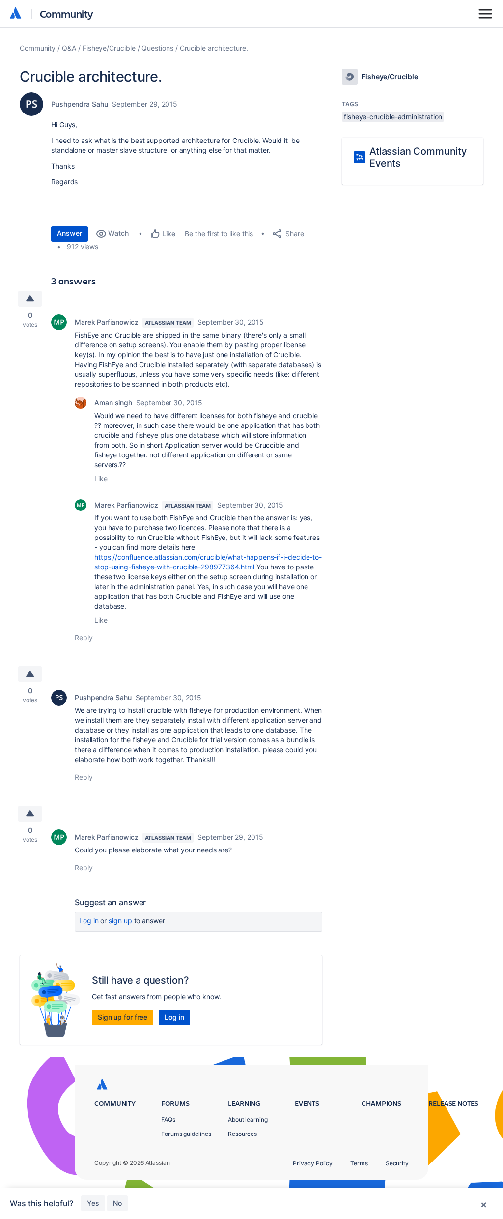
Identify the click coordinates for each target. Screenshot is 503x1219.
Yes (93, 1203)
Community (66, 13)
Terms (359, 1163)
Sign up (120, 920)
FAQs (168, 1119)
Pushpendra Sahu (79, 104)
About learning (248, 1119)
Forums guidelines (186, 1133)
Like (101, 478)
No (117, 1203)
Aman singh (113, 402)
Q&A (69, 48)
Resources (242, 1133)
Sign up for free (122, 1017)
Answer (69, 233)
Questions (157, 48)
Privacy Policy (313, 1163)
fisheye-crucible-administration (393, 117)
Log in (89, 920)
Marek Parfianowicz (107, 322)
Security (397, 1163)
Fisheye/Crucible (109, 48)
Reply (84, 637)
